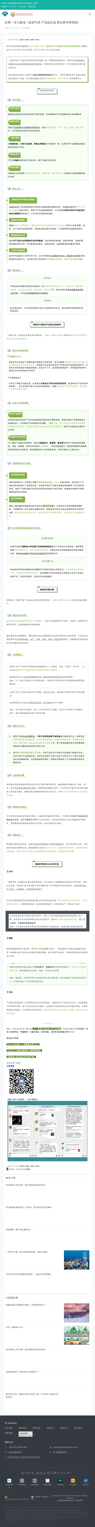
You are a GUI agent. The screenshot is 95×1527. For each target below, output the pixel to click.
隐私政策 (9, 1433)
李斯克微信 (47, 1485)
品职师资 (23, 1428)
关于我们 (9, 1428)
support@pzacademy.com (65, 1447)
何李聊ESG (35, 1485)
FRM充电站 (22, 1485)
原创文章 (36, 1428)
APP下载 (32, 6)
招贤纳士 (64, 1428)
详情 (35, 3)
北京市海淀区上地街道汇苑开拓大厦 (24, 1457)
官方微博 (73, 1485)
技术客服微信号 (60, 1452)
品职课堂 (60, 1485)
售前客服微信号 (16, 1452)
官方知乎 (86, 1485)
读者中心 (50, 1428)
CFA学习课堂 (9, 1486)
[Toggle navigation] (89, 14)
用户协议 (78, 1428)
